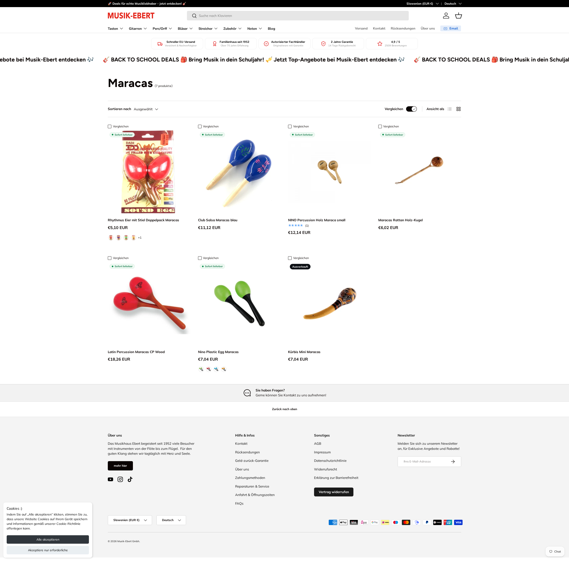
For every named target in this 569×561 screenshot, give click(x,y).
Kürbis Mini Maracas (304, 352)
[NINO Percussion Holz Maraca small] (329, 171)
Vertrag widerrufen (334, 492)
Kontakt (379, 28)
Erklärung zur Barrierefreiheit (336, 478)
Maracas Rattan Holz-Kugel (400, 220)
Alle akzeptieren (47, 539)
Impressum (322, 452)
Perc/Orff (160, 28)
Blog (271, 28)
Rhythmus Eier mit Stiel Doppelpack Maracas (143, 220)
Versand (361, 28)
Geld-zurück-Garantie (251, 460)
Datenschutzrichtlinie (330, 460)
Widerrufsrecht (325, 469)
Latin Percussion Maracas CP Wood (136, 352)
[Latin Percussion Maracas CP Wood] (149, 303)
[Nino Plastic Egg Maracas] (239, 303)
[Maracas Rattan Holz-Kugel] (419, 171)
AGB (317, 443)
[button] (458, 15)
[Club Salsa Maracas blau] (239, 171)
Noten (252, 28)
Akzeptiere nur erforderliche (48, 550)
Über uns (428, 28)
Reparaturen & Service (252, 486)
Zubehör (229, 28)
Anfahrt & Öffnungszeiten (255, 495)
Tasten (113, 28)
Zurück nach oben (284, 409)
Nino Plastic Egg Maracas (218, 352)
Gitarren (135, 28)
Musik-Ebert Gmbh (128, 541)
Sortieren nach (119, 109)
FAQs (239, 503)
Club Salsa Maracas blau (217, 220)
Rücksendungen (403, 28)
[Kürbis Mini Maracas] (329, 303)
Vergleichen (394, 109)
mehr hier (120, 465)
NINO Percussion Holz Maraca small (316, 220)
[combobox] (298, 15)
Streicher (205, 28)
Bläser (183, 28)
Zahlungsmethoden (250, 478)
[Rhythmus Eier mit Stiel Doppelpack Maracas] (149, 171)
